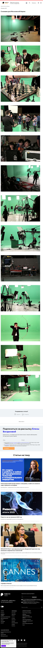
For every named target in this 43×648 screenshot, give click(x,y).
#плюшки (2, 587)
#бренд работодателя (4, 489)
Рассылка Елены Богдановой (28, 623)
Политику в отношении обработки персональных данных (19, 442)
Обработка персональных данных (21, 644)
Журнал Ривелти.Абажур (5, 6)
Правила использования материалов (21, 643)
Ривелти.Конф (3, 634)
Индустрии (14, 614)
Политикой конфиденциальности (6, 643)
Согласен (3, 645)
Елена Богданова (15, 622)
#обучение (19, 555)
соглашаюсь (7, 444)
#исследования (32, 489)
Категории (13, 612)
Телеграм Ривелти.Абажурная (26, 615)
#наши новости (38, 489)
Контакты (13, 625)
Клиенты (13, 615)
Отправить (6, 448)
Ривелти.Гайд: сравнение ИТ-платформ (28, 621)
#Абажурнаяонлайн (4, 635)
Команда (13, 621)
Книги (24, 624)
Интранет (2, 612)
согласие (14, 443)
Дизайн (2, 619)
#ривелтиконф (21, 521)
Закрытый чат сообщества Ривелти (27, 617)
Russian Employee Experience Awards (6, 632)
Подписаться (34, 597)
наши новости (21, 421)
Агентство (13, 619)
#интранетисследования (35, 521)
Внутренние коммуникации (5, 616)
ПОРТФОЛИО (14, 610)
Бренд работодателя (4, 618)
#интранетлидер (4, 555)
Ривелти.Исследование (27, 619)
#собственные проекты (14, 521)
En (27, 2)
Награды (13, 624)
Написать (34, 2)
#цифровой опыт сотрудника (24, 489)
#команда (2, 521)
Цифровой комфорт (2, 615)
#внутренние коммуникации (14, 489)
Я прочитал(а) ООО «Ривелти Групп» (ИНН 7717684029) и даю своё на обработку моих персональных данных (21, 443)
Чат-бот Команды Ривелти (7, 602)
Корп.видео (3, 621)
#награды (12, 587)
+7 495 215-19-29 (4, 600)
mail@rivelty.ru (12, 600)
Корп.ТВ (2, 622)
